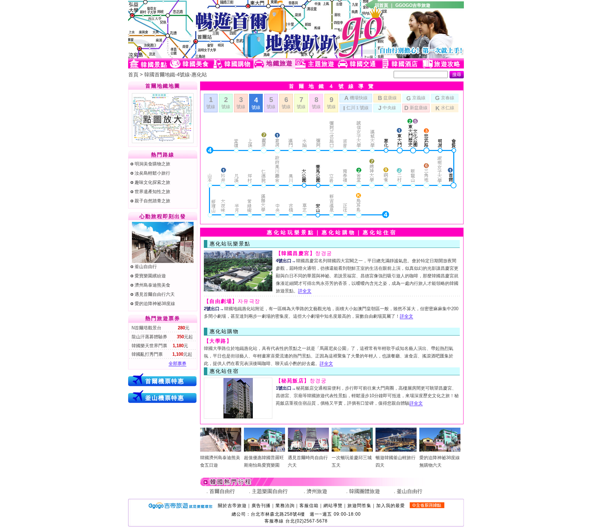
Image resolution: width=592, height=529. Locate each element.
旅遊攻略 (447, 64)
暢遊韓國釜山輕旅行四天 (395, 461)
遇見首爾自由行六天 (155, 294)
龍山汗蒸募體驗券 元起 (161, 336)
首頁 (133, 74)
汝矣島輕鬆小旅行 (152, 173)
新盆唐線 (416, 107)
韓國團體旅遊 (364, 491)
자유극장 (232, 301)
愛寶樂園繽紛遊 (150, 275)
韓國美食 (196, 64)
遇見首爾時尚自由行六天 (308, 461)
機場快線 (356, 98)
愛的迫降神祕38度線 (155, 303)
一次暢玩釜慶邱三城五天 (352, 461)
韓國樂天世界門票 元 (159, 345)
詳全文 (304, 290)
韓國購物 (237, 64)
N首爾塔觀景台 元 (159, 327)
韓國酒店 (405, 64)
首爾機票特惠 (164, 381)
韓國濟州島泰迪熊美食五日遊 (220, 461)
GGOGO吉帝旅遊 (412, 5)
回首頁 (381, 5)
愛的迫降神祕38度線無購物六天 (439, 461)
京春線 (444, 98)
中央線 (387, 107)
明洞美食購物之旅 (152, 163)
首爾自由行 (222, 491)
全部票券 (177, 363)
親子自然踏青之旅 (152, 200)
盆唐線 (387, 98)
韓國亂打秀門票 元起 (161, 354)
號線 (210, 102)
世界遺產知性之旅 (152, 191)
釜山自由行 (146, 266)
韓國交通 (363, 64)
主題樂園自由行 (270, 491)
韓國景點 (154, 64)
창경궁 (304, 253)
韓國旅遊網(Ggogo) (212, 29)
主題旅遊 (321, 64)
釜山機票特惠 (164, 397)
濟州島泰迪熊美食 (152, 285)
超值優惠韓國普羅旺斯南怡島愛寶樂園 (264, 461)
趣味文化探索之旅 (152, 182)
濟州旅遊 (317, 491)
